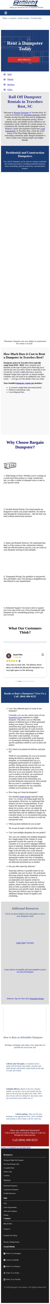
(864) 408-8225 (28, 696)
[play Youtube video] (25, 1019)
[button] (27, 709)
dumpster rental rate (25, 383)
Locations (12, 18)
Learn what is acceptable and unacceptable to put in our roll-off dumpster (25, 970)
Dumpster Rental (37, 999)
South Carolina (23, 18)
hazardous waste (15, 717)
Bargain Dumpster (21, 112)
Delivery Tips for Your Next (25, 999)
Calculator (25, 943)
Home (5, 18)
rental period (25, 797)
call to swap (21, 1119)
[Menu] (6, 13)
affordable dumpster (32, 115)
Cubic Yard (20, 943)
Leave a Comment (16, 1147)
